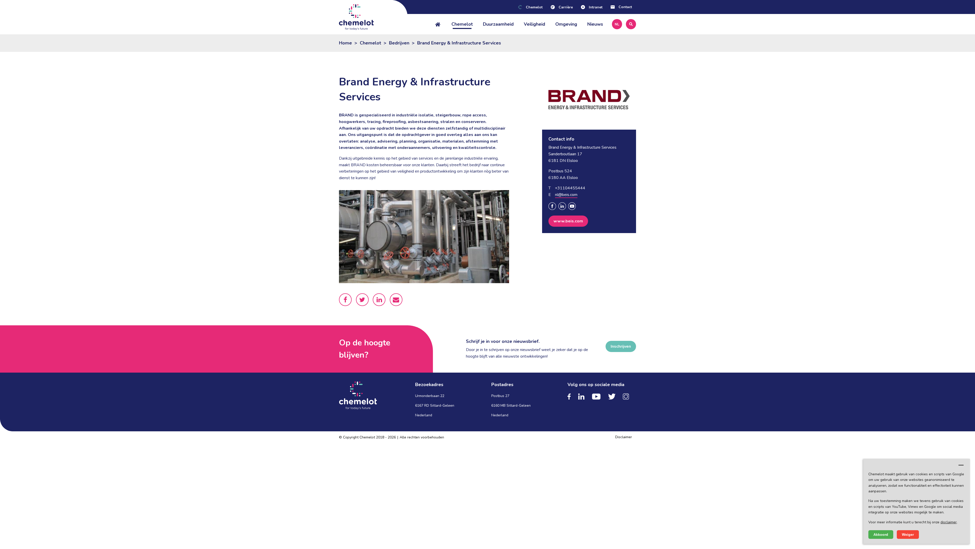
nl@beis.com (566, 194)
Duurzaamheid (498, 24)
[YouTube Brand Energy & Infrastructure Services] (572, 206)
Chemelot (462, 24)
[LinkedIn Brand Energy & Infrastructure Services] (562, 206)
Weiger (908, 534)
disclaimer (948, 522)
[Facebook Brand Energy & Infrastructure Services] (552, 206)
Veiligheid (534, 24)
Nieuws (595, 24)
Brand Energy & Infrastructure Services (459, 43)
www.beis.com (568, 221)
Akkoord (880, 534)
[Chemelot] (373, 17)
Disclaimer (623, 437)
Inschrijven (621, 346)
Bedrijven (399, 43)
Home (345, 43)
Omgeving (566, 24)
